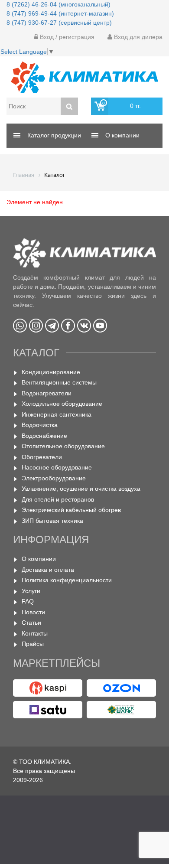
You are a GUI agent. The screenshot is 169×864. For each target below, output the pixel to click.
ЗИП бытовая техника (52, 520)
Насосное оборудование (57, 467)
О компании (39, 558)
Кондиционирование (51, 371)
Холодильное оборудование (62, 403)
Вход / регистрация (66, 36)
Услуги (31, 590)
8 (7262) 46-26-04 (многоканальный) (58, 4)
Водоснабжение (44, 435)
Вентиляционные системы (59, 382)
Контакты (35, 633)
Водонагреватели (47, 393)
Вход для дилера (137, 36)
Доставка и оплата (48, 569)
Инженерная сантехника (56, 414)
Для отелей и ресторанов (58, 499)
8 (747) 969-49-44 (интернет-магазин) (60, 13)
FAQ (28, 601)
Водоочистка (40, 424)
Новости (33, 612)
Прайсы (33, 643)
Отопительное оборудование (63, 446)
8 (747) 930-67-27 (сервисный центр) (59, 22)
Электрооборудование (54, 478)
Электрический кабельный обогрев (71, 509)
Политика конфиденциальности (67, 580)
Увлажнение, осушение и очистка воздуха (81, 488)
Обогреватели (42, 456)
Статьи (31, 622)
